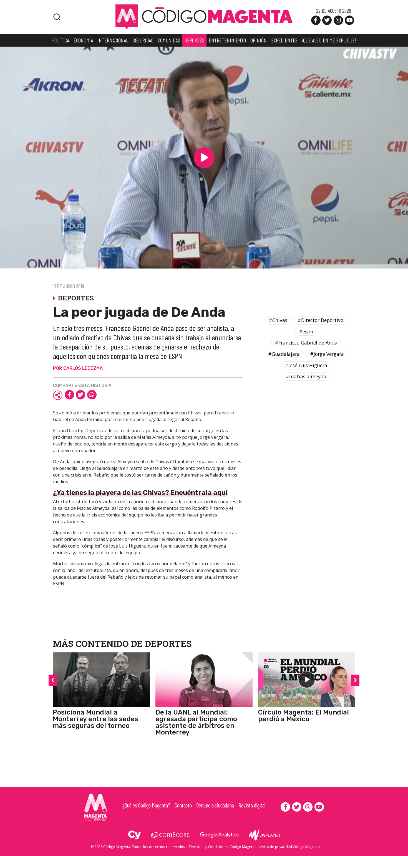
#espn (306, 331)
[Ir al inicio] (204, 16)
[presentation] (53, 680)
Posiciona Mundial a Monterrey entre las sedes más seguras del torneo (95, 719)
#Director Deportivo (320, 320)
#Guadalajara (284, 354)
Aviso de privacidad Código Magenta (290, 846)
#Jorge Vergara (327, 354)
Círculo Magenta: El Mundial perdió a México (303, 715)
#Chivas (278, 320)
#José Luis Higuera (306, 365)
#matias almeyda (306, 376)
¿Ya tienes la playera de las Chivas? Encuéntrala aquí (140, 493)
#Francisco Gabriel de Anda (306, 342)
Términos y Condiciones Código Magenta (222, 846)
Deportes (168, 643)
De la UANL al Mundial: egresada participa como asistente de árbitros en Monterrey (196, 722)
